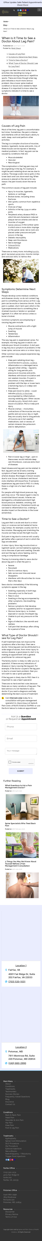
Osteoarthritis (14, 245)
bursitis (35, 251)
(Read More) (22, 5)
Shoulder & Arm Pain (14, 1120)
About (8, 1084)
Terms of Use (11, 1217)
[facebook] (6, 1160)
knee (26, 209)
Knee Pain (9, 1125)
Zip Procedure (11, 1146)
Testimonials (10, 1091)
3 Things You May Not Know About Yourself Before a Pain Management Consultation (20, 863)
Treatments (10, 1089)
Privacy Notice (11, 1214)
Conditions (10, 1086)
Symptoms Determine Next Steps (23, 57)
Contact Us (10, 1104)
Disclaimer (10, 1212)
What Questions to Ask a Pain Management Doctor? (18, 786)
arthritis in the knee (24, 393)
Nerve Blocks (11, 1151)
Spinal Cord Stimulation (15, 1141)
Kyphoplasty (10, 1138)
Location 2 (21, 1047)
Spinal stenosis (14, 225)
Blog (5, 25)
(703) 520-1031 (16, 981)
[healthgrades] (14, 1160)
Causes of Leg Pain (17, 54)
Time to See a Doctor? (18, 60)
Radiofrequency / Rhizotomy (18, 1154)
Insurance (9, 1102)
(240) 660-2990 (17, 1063)
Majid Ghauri (16, 48)
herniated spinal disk (16, 254)
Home (5, 21)
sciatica (33, 363)
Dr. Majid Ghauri (21, 703)
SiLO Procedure (12, 1143)
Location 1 (21, 965)
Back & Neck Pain (13, 1115)
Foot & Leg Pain (12, 1128)
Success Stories (12, 1094)
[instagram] (10, 1160)
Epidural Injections (13, 1149)
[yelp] (12, 1160)
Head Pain (9, 1118)
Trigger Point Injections (15, 1156)
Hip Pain (9, 1123)
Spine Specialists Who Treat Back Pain (20, 824)
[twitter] (8, 1160)
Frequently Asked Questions (17, 1097)
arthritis (26, 363)
